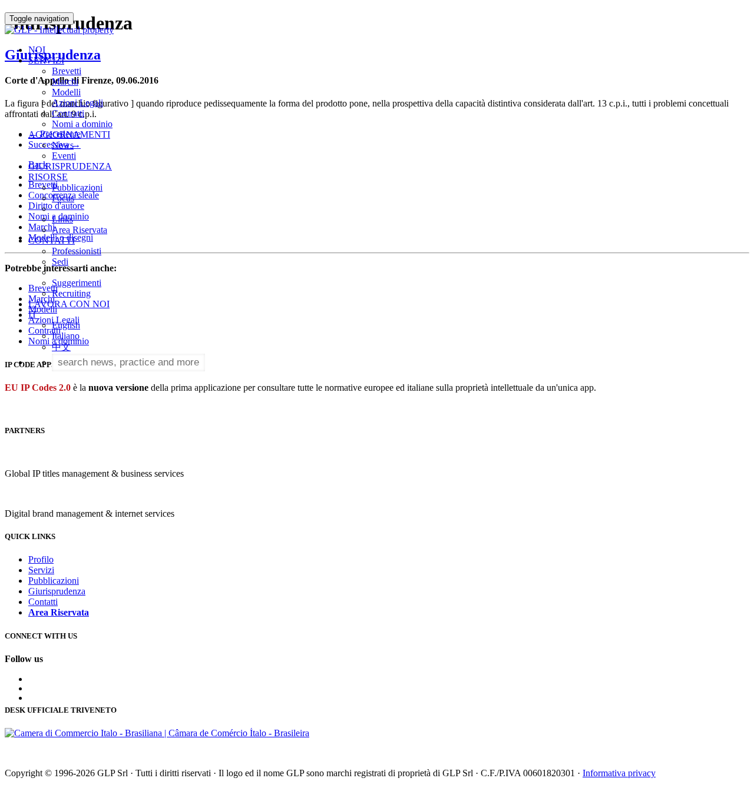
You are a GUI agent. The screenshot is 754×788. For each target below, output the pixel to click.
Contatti (43, 602)
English (66, 325)
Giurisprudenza (56, 591)
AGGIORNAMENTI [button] (69, 134)
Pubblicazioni (77, 187)
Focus (63, 198)
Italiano (66, 336)
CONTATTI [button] (51, 240)
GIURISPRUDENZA (70, 166)
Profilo (41, 559)
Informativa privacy (619, 773)
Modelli (66, 92)
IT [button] (33, 315)
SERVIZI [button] (46, 60)
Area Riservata (79, 230)
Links (62, 219)
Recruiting (71, 293)
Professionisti (76, 251)
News (63, 145)
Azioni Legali (77, 103)
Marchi (65, 82)
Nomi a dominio (82, 124)
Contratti (68, 113)
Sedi (60, 262)
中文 (61, 347)
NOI (36, 50)
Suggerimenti (76, 283)
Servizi (41, 570)
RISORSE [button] (48, 177)
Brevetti (66, 71)
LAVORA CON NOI (69, 304)
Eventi (64, 156)
